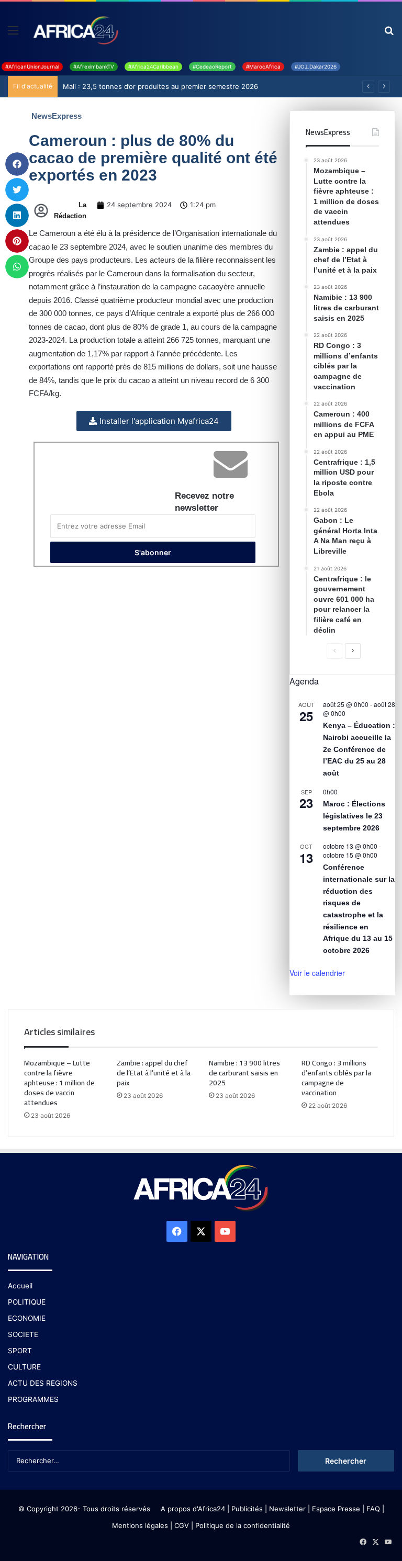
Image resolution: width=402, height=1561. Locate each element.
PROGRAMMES (33, 1399)
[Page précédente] (334, 651)
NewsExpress (56, 115)
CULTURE (24, 1367)
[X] (201, 1231)
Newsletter (287, 1508)
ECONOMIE (27, 1318)
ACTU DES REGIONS (42, 1383)
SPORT (20, 1350)
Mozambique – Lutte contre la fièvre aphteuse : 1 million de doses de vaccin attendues (59, 1082)
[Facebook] (176, 1231)
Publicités (247, 1508)
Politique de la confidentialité (242, 1525)
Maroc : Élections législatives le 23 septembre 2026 (354, 816)
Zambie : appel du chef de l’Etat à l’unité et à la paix (154, 1073)
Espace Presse (335, 1508)
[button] (17, 164)
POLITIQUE (27, 1302)
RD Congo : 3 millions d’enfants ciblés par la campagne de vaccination (336, 1077)
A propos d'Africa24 (193, 1508)
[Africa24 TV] (75, 30)
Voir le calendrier (317, 973)
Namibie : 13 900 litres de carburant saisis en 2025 (244, 1073)
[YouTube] (225, 1231)
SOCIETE (23, 1334)
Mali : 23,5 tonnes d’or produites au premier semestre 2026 (160, 86)
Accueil (20, 1286)
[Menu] (13, 34)
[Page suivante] (353, 651)
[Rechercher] (389, 34)
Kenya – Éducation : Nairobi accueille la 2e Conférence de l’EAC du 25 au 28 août (359, 749)
